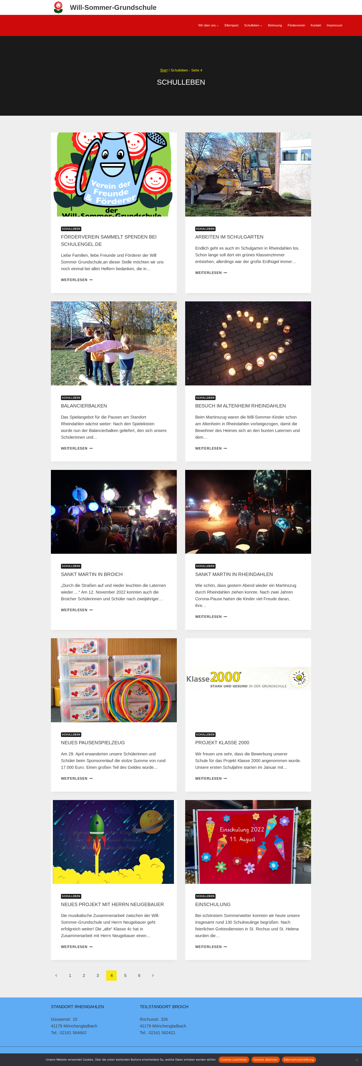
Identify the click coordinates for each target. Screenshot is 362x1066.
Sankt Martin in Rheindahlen (234, 574)
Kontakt (316, 25)
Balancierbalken (84, 406)
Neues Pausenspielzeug (93, 742)
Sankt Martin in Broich (92, 574)
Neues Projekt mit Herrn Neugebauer (112, 904)
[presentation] (114, 174)
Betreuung (275, 25)
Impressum (335, 25)
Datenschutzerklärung (299, 1059)
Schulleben (71, 228)
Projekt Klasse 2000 (222, 742)
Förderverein (296, 25)
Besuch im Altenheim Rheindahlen (240, 406)
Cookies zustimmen (234, 1059)
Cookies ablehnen (265, 1059)
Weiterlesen (77, 280)
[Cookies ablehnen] (357, 1060)
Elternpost (231, 25)
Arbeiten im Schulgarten (229, 237)
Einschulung (213, 904)
